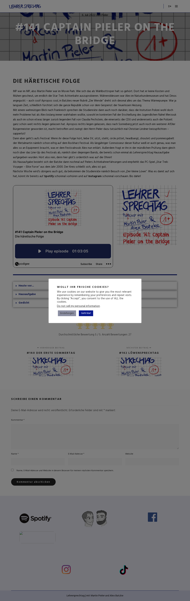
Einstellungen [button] (67, 313)
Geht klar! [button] (86, 313)
